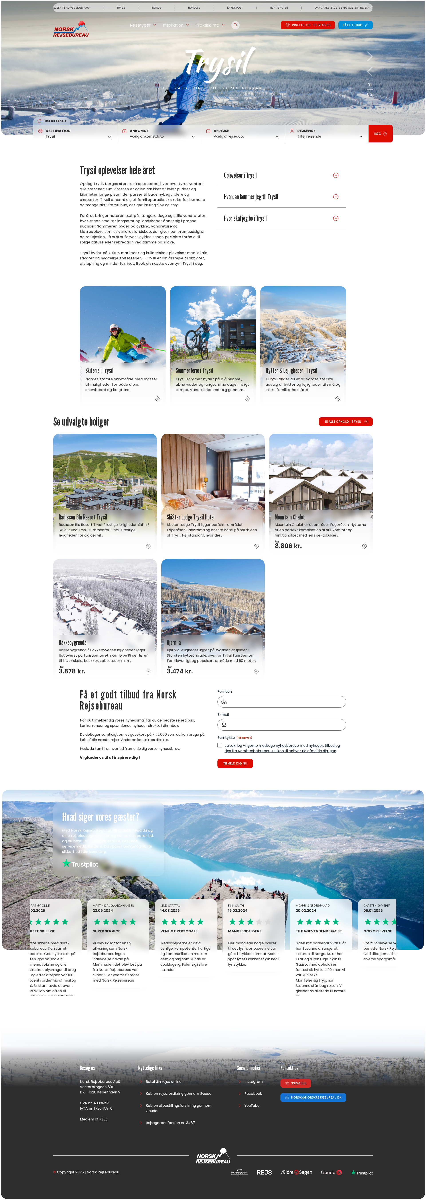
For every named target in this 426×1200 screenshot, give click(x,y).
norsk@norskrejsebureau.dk (316, 1097)
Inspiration (173, 25)
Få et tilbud (352, 25)
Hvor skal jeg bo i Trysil (245, 218)
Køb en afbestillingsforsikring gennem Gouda (178, 1108)
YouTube (252, 1105)
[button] (370, 56)
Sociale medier (249, 1068)
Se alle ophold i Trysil (342, 421)
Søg (377, 133)
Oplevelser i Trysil (240, 175)
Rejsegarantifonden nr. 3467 (170, 1122)
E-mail (223, 714)
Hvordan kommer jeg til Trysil (251, 197)
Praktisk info (207, 25)
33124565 (298, 1083)
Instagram (254, 1081)
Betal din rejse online (163, 1081)
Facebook (253, 1093)
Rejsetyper (140, 25)
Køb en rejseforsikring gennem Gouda (178, 1093)
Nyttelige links (150, 1068)
